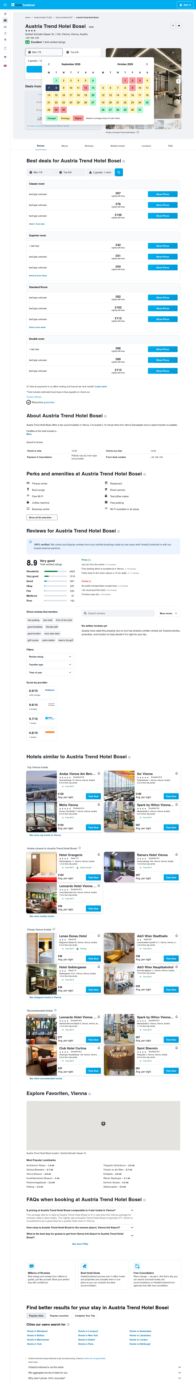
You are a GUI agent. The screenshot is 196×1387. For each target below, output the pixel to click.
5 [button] (85, 80)
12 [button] (85, 88)
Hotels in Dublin (86, 1339)
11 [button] (78, 88)
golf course (33, 640)
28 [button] (48, 109)
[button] (5, 4)
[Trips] (5, 57)
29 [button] (56, 109)
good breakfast (35, 626)
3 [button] (71, 80)
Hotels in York (34, 1343)
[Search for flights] (5, 14)
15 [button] (56, 95)
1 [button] (56, 80)
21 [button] (48, 102)
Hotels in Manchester (38, 1339)
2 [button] (63, 80)
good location (34, 633)
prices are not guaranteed (94, 1358)
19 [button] (85, 95)
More (29, 433)
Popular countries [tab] (59, 1315)
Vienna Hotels (61, 17)
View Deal (93, 796)
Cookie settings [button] (33, 396)
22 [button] (56, 102)
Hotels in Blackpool (37, 1331)
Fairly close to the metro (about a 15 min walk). (110, 572)
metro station (48, 640)
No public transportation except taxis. (105, 585)
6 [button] (93, 80)
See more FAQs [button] (80, 1243)
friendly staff (52, 626)
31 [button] (139, 109)
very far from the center (99, 564)
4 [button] (78, 80)
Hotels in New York (88, 1335)
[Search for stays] (5, 20)
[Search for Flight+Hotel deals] (5, 33)
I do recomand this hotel (99, 589)
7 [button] (49, 88)
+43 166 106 (32, 37)
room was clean (52, 633)
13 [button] (93, 88)
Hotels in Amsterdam (140, 1331)
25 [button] (78, 102)
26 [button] (85, 102)
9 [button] (63, 88)
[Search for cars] (5, 27)
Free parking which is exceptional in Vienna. (109, 568)
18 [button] (78, 95)
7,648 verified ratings (54, 42)
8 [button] (56, 88)
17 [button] (71, 95)
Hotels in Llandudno (140, 1335)
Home (27, 17)
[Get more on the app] (5, 48)
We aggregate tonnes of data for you (48, 1372)
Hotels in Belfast (35, 1335)
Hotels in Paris (85, 1343)
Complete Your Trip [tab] (85, 1315)
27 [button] (93, 102)
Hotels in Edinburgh (140, 1343)
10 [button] (71, 88)
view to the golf (65, 640)
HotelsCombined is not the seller (46, 1367)
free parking (33, 620)
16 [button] (63, 95)
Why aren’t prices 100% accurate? (46, 1378)
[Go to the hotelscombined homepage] (23, 4)
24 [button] (71, 102)
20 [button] (93, 95)
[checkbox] (41, 692)
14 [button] (48, 95)
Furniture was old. (96, 594)
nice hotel (47, 620)
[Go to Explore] (5, 40)
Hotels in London (139, 1339)
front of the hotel (64, 620)
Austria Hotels (40, 17)
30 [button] (63, 109)
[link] (45, 835)
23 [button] (63, 102)
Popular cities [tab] (36, 1315)
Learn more (101, 386)
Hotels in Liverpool (88, 1331)
